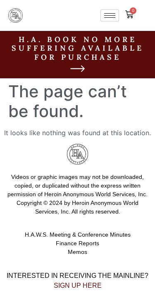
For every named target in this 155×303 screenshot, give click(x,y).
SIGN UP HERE (78, 285)
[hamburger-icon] (109, 15)
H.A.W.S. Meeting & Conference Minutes (78, 234)
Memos (77, 252)
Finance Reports (77, 243)
